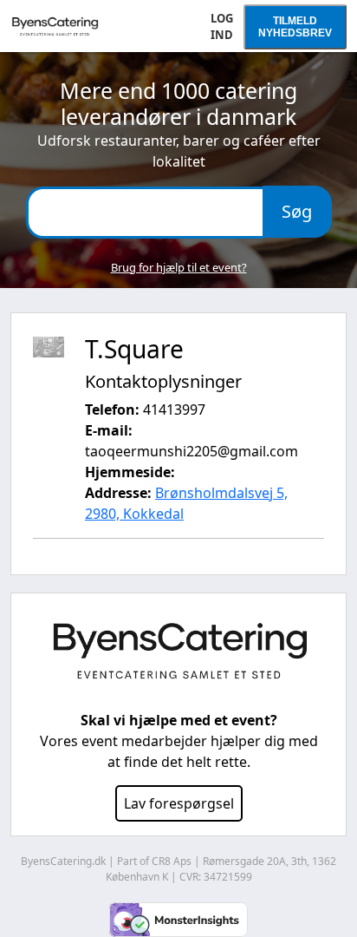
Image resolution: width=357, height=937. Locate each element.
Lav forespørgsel (179, 803)
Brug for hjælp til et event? (179, 267)
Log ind (222, 26)
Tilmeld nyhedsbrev (295, 27)
